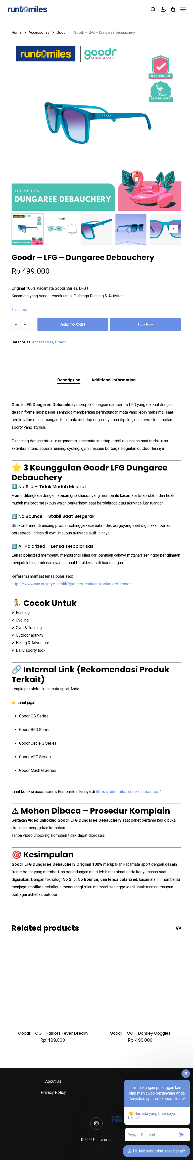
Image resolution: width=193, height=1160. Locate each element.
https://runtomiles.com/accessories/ (128, 791)
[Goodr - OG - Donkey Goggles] (140, 982)
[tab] (68, 380)
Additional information (113, 379)
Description (68, 379)
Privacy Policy (53, 1092)
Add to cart (72, 324)
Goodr (62, 32)
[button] (183, 9)
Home (17, 32)
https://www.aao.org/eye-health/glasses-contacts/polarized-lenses (72, 584)
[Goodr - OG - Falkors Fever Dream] (53, 982)
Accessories (39, 32)
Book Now (145, 324)
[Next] (173, 229)
